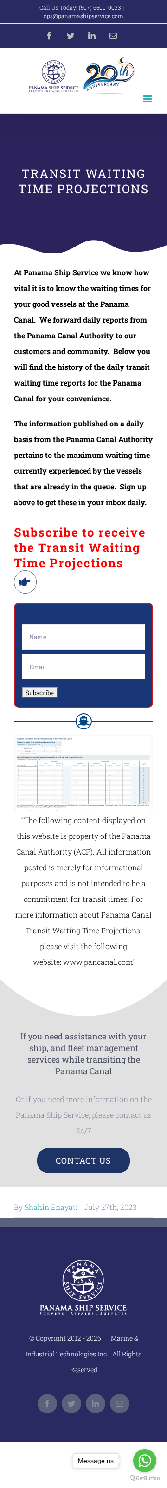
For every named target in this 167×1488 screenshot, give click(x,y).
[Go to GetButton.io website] (145, 1478)
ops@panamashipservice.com (83, 15)
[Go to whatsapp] (144, 1460)
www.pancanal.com (97, 962)
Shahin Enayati (51, 1207)
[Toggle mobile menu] (148, 99)
